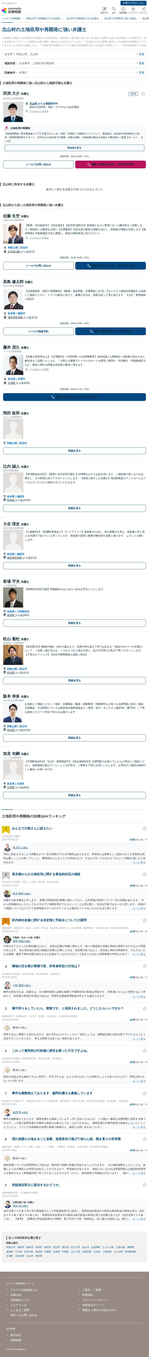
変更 (142, 54)
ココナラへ (10, 3)
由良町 (56, 1251)
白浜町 (97, 1251)
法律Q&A (15, 1294)
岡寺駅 (11, 500)
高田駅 (11, 615)
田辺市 (24, 247)
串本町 (38, 1256)
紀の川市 (75, 1247)
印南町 (65, 1251)
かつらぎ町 (108, 1247)
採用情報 (15, 1340)
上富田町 (107, 1251)
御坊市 (47, 1247)
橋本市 (29, 1247)
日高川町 (87, 1251)
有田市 (38, 1247)
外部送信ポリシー (93, 1305)
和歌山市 (11, 1247)
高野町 (130, 1247)
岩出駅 (11, 672)
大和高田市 (23, 611)
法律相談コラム (19, 1300)
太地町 (9, 1256)
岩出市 (23, 668)
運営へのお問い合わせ (23, 1315)
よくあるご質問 (19, 1310)
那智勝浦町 (131, 1251)
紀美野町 (95, 1247)
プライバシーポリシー (95, 1300)
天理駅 (12, 383)
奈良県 (11, 313)
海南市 (20, 1247)
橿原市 (21, 313)
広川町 (18, 1251)
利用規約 (87, 1294)
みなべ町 (75, 1251)
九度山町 (120, 1247)
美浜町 (38, 1251)
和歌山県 (13, 247)
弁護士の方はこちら (133, 3)
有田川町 (28, 1251)
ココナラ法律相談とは (23, 1289)
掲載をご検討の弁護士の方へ (100, 1310)
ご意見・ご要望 (91, 1289)
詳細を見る (74, 450)
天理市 (21, 378)
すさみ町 (118, 1251)
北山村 (33, 103)
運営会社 (15, 1335)
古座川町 (19, 1256)
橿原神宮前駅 (16, 317)
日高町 (47, 1251)
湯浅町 (9, 1251)
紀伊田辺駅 (14, 251)
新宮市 (65, 1247)
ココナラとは (18, 1305)
